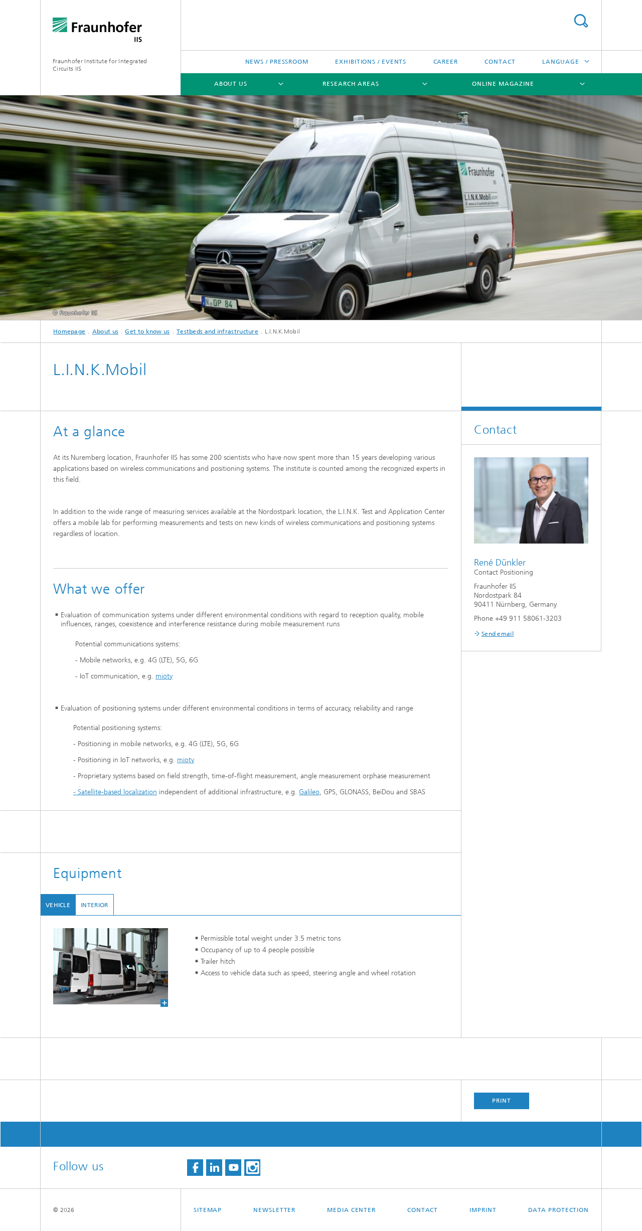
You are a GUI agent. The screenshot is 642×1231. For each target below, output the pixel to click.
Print (501, 1100)
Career (445, 61)
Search (581, 21)
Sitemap (208, 1209)
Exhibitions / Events (370, 61)
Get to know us (147, 331)
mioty (164, 676)
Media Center (351, 1209)
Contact (500, 61)
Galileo (309, 792)
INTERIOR (94, 905)
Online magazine (503, 83)
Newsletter (274, 1209)
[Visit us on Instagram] (252, 1167)
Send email (498, 633)
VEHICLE (58, 905)
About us (230, 83)
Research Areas (351, 83)
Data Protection (558, 1209)
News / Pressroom (276, 61)
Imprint (482, 1209)
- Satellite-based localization (115, 792)
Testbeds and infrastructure (217, 331)
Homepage (69, 331)
